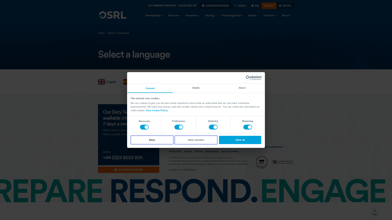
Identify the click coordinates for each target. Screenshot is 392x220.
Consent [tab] (150, 88)
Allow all (240, 140)
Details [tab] (196, 87)
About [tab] (242, 87)
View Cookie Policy (157, 110)
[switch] (178, 127)
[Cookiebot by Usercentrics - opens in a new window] (248, 77)
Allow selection (196, 140)
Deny (152, 140)
